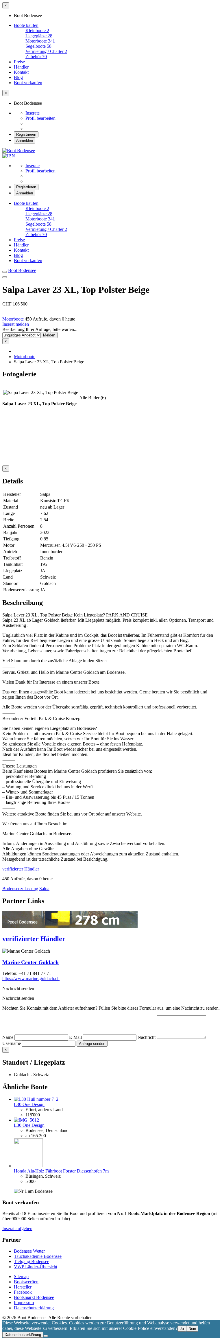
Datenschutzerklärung (34, 1307)
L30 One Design (29, 1104)
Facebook (23, 1292)
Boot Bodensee (22, 270)
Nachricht (147, 1037)
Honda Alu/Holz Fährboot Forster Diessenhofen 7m (61, 1170)
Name (8, 1037)
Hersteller (23, 1286)
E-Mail (76, 1037)
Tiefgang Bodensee (31, 1261)
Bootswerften (26, 1281)
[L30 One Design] (36, 1099)
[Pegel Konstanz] (70, 926)
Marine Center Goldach (30, 962)
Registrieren (26, 134)
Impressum (24, 1302)
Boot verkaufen (28, 82)
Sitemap (21, 1276)
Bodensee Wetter (29, 1251)
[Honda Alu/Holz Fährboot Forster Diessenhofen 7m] (28, 1165)
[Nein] (45, 1336)
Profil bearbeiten (40, 118)
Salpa (44, 888)
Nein (192, 1328)
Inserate (32, 113)
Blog (18, 77)
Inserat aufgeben (17, 1228)
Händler (21, 67)
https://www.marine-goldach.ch (31, 978)
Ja (182, 1328)
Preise (19, 61)
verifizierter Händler (20, 868)
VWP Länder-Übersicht (35, 1266)
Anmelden (24, 140)
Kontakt (21, 72)
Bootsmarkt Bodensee (34, 1297)
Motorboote (13, 318)
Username (12, 1043)
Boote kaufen (26, 25)
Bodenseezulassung (20, 888)
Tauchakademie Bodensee (38, 1256)
